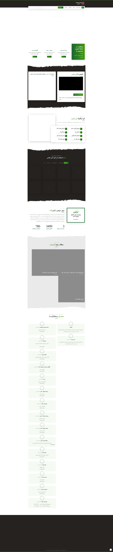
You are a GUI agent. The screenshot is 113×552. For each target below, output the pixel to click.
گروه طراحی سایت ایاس (50, 550)
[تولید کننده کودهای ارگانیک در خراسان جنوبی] (80, 3)
